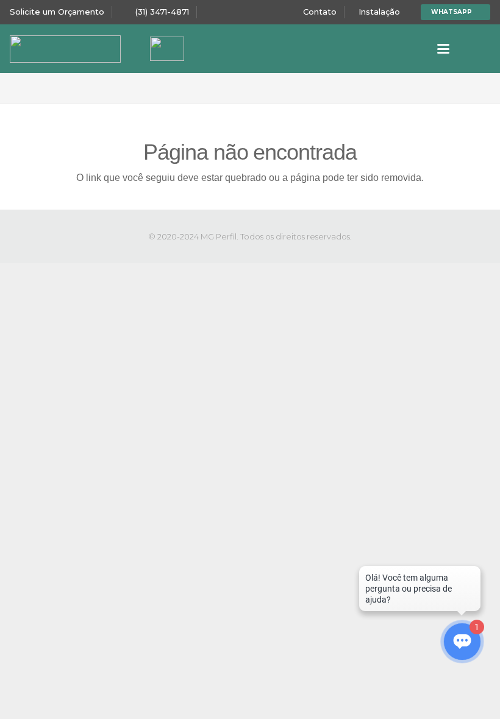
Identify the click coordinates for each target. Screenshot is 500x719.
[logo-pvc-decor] (65, 49)
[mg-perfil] (167, 49)
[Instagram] (480, 48)
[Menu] (443, 49)
